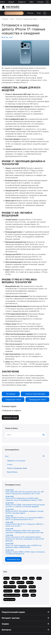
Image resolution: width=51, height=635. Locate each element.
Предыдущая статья (37, 400)
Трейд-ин (21, 2)
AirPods (6, 578)
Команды (33, 591)
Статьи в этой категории (35, 394)
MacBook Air (8, 591)
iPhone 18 (30, 582)
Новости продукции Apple (17, 468)
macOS (17, 591)
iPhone (30, 13)
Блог (7, 456)
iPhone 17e (20, 582)
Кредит (11, 2)
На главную (10, 394)
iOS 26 (32, 578)
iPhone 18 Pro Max (10, 587)
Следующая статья (13, 400)
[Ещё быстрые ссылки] (47, 2)
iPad (39, 13)
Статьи (9, 464)
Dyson (25, 578)
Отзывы (40, 2)
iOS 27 (39, 578)
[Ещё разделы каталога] (45, 13)
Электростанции (9, 599)
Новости (25, 595)
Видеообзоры (12, 472)
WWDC (24, 591)
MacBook (32, 587)
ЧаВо (31, 2)
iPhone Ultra (22, 587)
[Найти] (43, 434)
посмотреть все (13, 559)
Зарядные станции (14, 13)
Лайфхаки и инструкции (16, 461)
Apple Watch (16, 578)
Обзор (33, 595)
